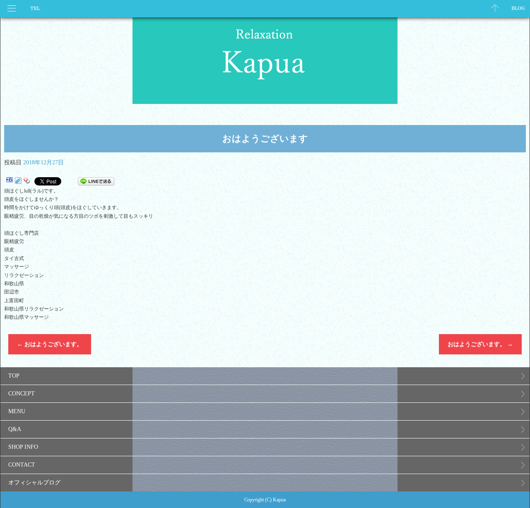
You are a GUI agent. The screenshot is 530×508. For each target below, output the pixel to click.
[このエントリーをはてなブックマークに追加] (9, 181)
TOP (13, 376)
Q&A (14, 429)
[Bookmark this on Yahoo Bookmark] (27, 181)
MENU (16, 411)
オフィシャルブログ (34, 482)
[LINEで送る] (96, 181)
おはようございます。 (49, 344)
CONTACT (21, 465)
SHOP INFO (23, 447)
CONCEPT (21, 393)
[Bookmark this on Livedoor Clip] (18, 181)
